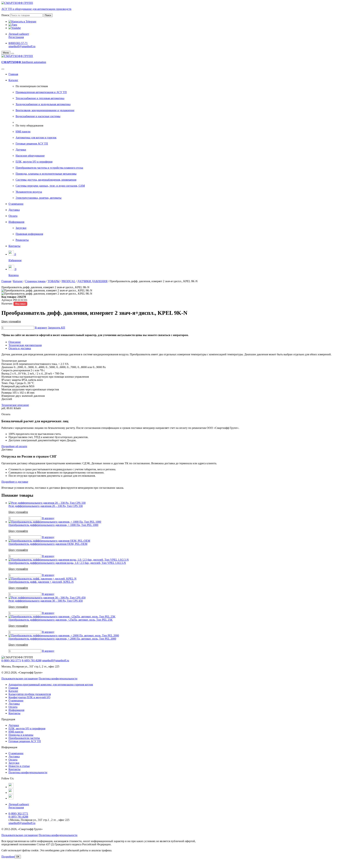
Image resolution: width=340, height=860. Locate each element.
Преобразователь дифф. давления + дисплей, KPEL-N (41, 581)
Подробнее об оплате (14, 446)
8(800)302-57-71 (18, 43)
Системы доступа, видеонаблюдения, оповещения (46, 179)
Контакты (14, 245)
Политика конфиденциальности (58, 678)
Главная (13, 74)
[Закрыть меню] (12, 53)
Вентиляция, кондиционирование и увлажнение (45, 110)
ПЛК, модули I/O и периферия (34, 161)
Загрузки (21, 227)
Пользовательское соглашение (19, 678)
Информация (16, 221)
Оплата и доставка (19, 348)
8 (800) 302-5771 (11, 660)
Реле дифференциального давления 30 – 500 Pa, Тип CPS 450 (45, 600)
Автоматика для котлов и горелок (36, 137)
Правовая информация (29, 233)
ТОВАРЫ (54, 281)
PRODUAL (68, 281)
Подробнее (8, 856)
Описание (14, 341)
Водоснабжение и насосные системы (38, 116)
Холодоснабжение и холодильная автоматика (43, 104)
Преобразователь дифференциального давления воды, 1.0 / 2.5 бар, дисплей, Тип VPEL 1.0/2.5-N (67, 562)
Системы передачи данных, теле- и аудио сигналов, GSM (50, 185)
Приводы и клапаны (20, 734)
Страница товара (35, 281)
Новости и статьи (19, 766)
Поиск (5, 15)
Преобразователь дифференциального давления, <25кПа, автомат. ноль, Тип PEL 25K (60, 619)
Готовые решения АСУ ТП (32, 143)
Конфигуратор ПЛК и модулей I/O (29, 697)
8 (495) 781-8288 (31, 660)
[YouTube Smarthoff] (10, 798)
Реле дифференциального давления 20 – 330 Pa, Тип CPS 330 (45, 505)
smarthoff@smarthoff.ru (21, 46)
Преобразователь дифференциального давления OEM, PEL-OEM (47, 543)
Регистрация (16, 37)
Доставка (14, 209)
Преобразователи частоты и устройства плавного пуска (49, 167)
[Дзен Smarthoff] (10, 792)
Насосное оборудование (30, 155)
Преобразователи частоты (24, 738)
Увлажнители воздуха (29, 191)
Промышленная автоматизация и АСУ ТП (41, 92)
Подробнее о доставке (14, 481)
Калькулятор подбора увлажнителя (29, 694)
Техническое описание (15, 405)
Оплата (12, 215)
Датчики (21, 149)
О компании (15, 203)
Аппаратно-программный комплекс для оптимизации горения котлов (50, 684)
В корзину (41, 327)
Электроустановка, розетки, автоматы (38, 197)
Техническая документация (25, 345)
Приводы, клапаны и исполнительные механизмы (46, 173)
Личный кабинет (18, 33)
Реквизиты (22, 239)
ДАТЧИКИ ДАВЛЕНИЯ (92, 281)
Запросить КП (56, 327)
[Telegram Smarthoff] (10, 786)
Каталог (13, 80)
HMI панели (23, 131)
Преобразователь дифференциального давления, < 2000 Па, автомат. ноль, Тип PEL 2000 (62, 638)
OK (17, 856)
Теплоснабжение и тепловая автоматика (40, 98)
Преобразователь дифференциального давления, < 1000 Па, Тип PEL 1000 (53, 524)
